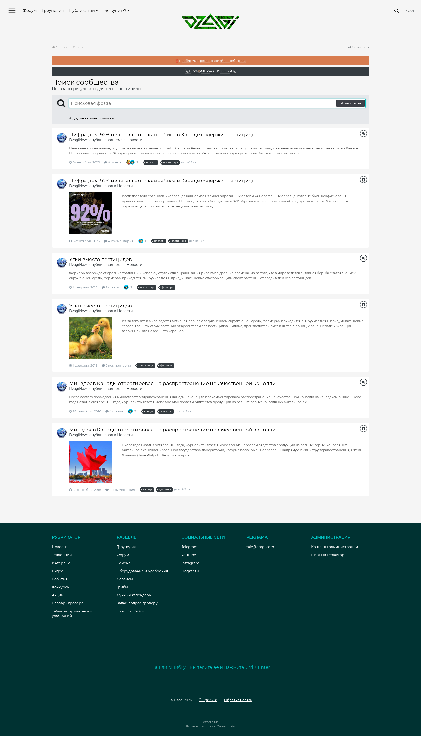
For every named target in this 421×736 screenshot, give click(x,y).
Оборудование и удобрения (142, 571)
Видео (57, 571)
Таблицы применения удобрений (72, 613)
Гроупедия (53, 10)
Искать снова (350, 103)
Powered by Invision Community (210, 726)
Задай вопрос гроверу (137, 603)
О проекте (208, 700)
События (59, 579)
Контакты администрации (334, 547)
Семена (123, 563)
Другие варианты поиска (92, 118)
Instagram (190, 563)
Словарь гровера (67, 603)
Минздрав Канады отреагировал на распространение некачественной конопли (172, 383)
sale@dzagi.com (260, 547)
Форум (30, 10)
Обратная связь (238, 700)
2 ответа (112, 287)
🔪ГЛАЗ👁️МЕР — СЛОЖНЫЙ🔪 (210, 71)
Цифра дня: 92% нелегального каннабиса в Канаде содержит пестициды (162, 135)
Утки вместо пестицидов (100, 259)
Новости (134, 140)
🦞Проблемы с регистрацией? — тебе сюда (210, 61)
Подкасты (190, 571)
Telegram (190, 547)
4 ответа (114, 162)
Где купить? (115, 10)
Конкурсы (61, 587)
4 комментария (120, 241)
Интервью (61, 563)
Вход (409, 11)
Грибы (122, 587)
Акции (58, 595)
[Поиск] (396, 11)
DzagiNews (78, 140)
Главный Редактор (327, 555)
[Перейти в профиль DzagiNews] (61, 137)
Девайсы (125, 579)
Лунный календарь (134, 595)
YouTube (189, 555)
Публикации (82, 10)
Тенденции (62, 555)
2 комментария (118, 365)
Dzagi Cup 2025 (130, 611)
